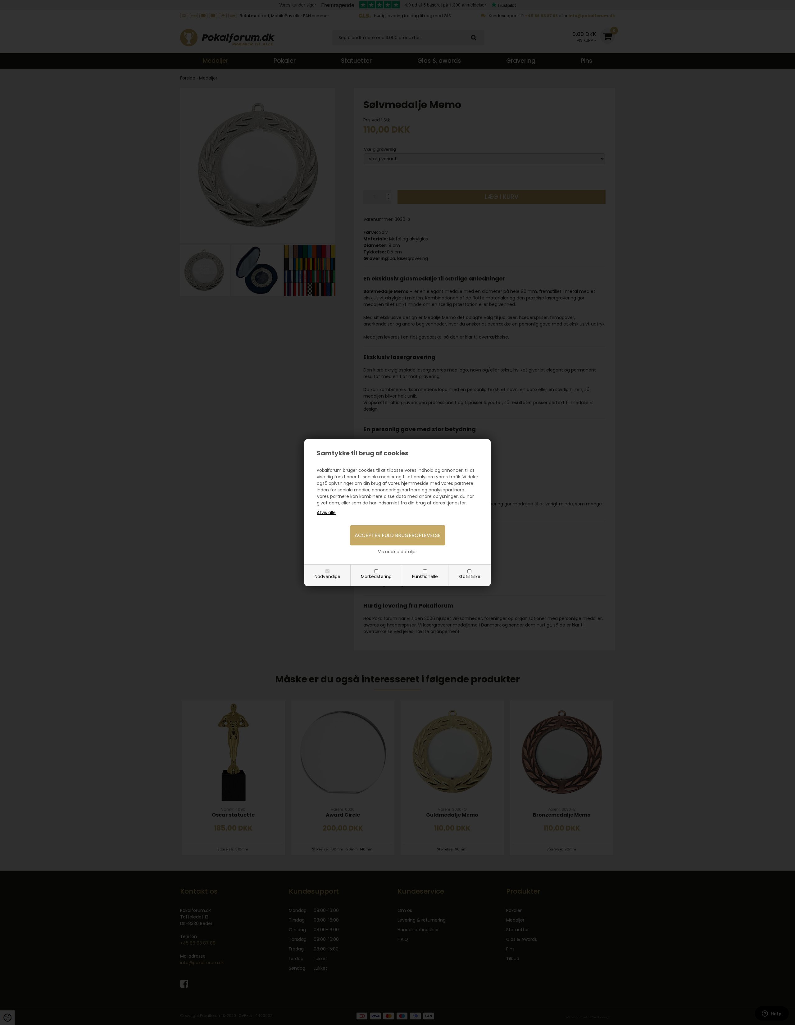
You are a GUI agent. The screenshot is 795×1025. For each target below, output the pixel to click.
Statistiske (469, 576)
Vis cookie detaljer (397, 552)
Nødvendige (327, 576)
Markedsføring (376, 576)
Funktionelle (425, 576)
